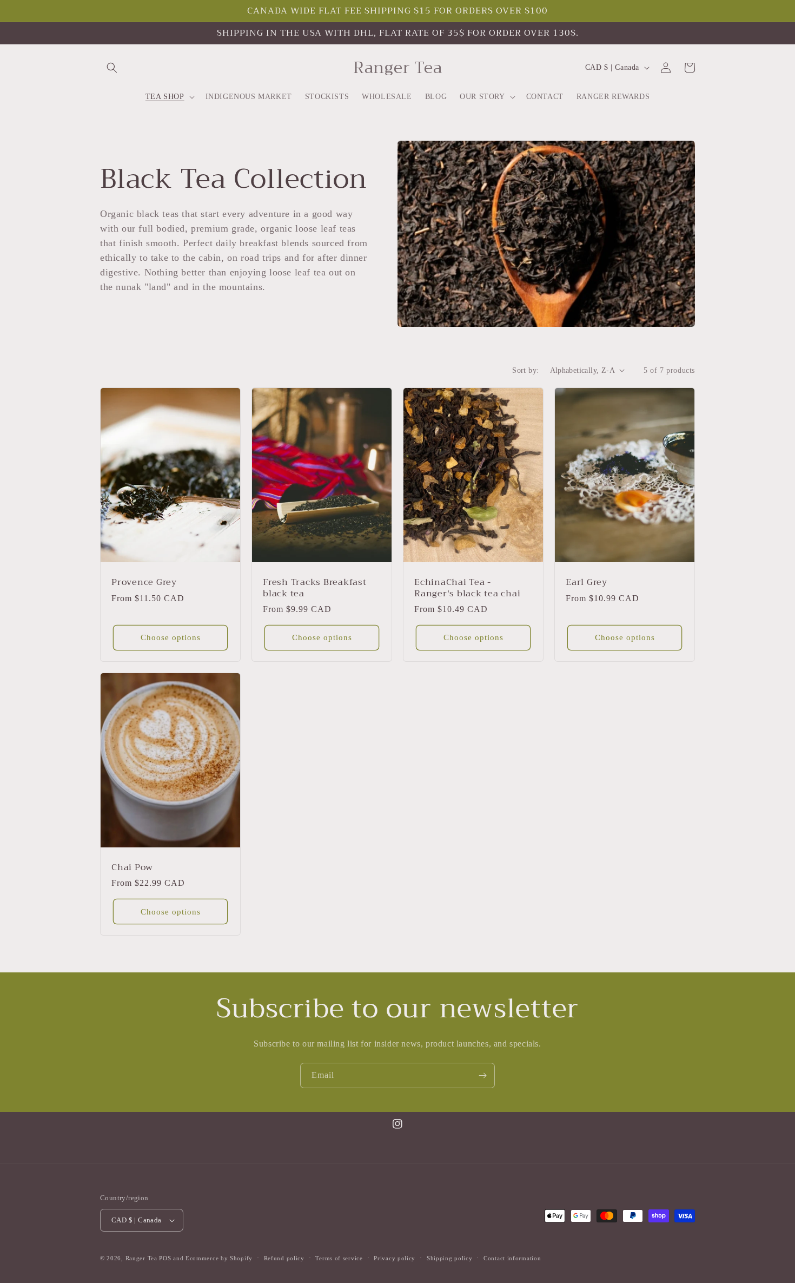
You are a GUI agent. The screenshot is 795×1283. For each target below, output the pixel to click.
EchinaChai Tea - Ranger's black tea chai (467, 587)
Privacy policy (394, 1258)
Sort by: (525, 370)
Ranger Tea (141, 1258)
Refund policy (284, 1258)
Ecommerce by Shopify (219, 1258)
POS (165, 1258)
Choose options (171, 637)
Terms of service (338, 1258)
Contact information (512, 1258)
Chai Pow (132, 867)
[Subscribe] (482, 1075)
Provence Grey (144, 582)
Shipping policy (450, 1258)
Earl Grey (586, 582)
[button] (112, 68)
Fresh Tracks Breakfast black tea (315, 587)
